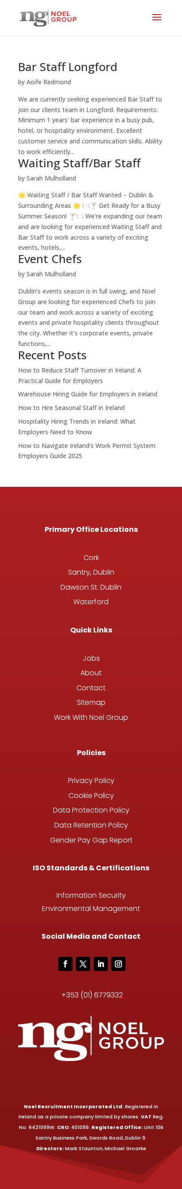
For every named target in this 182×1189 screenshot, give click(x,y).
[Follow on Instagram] (118, 964)
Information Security (91, 895)
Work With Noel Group (91, 717)
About (91, 673)
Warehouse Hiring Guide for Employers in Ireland (87, 394)
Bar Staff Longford (68, 67)
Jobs (91, 658)
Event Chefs (50, 259)
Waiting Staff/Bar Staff (79, 163)
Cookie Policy (91, 795)
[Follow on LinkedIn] (101, 964)
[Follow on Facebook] (65, 964)
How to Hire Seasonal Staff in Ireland (71, 407)
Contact (91, 688)
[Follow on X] (83, 964)
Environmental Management (91, 908)
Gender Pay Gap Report (91, 840)
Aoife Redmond (49, 82)
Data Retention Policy (91, 825)
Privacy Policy (91, 780)
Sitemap (91, 702)
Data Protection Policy (91, 810)
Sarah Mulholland (51, 178)
